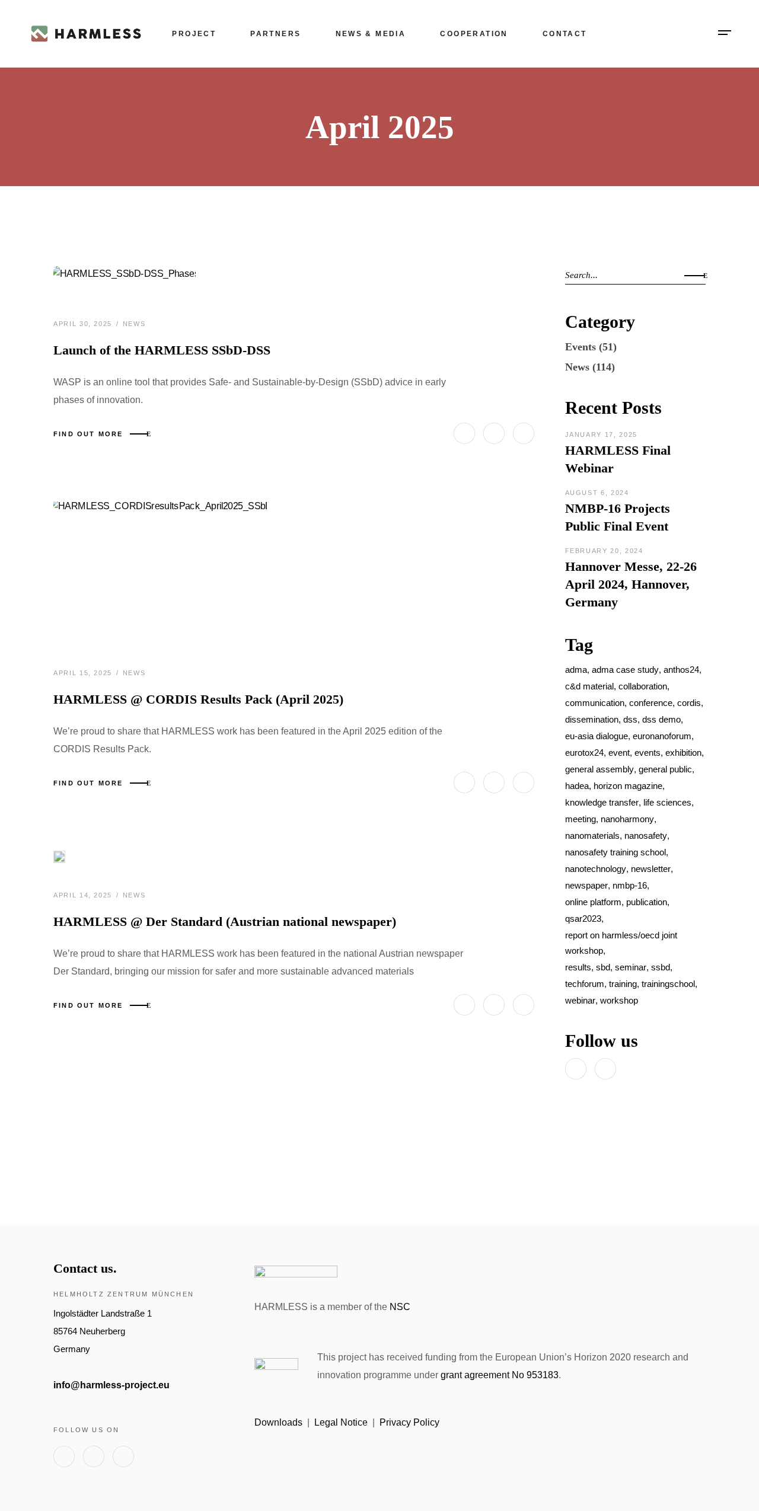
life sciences (667, 802)
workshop (619, 1000)
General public (665, 769)
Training (623, 984)
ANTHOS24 (681, 670)
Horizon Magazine (628, 786)
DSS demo (661, 719)
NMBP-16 (630, 885)
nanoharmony (627, 819)
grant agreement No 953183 (500, 1375)
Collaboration (642, 686)
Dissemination (591, 719)
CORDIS (689, 703)
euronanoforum (662, 736)
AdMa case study (625, 670)
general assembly (599, 769)
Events (580, 347)
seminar (630, 967)
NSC (400, 1307)
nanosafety (645, 835)
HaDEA (577, 786)
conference (650, 703)
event (619, 752)
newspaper (586, 885)
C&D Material (589, 686)
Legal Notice (341, 1422)
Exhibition (683, 752)
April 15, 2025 (84, 672)
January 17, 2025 (601, 434)
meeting (580, 819)
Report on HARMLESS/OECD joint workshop (621, 943)
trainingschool (668, 984)
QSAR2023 (583, 918)
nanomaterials (592, 835)
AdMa (576, 670)
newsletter (651, 869)
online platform (593, 902)
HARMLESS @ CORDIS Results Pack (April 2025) (198, 699)
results (578, 967)
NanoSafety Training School (615, 852)
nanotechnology (595, 869)
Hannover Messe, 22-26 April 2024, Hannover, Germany (631, 584)
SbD (603, 967)
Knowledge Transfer (602, 802)
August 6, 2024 (597, 492)
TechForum (584, 984)
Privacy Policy (409, 1422)
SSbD (660, 967)
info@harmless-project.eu (111, 1385)
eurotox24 (584, 752)
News (134, 323)
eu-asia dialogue (596, 736)
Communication (594, 703)
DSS (630, 719)
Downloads (278, 1422)
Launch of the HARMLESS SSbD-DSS (161, 350)
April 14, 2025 (84, 895)
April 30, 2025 (84, 323)
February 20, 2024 (604, 550)
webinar (580, 1000)
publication (646, 902)
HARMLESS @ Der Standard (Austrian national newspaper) (224, 921)
